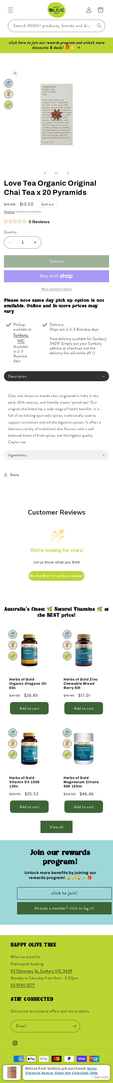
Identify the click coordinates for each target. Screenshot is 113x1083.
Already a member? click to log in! (64, 908)
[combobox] (56, 26)
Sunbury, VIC (20, 338)
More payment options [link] (56, 288)
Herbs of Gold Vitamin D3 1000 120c (24, 782)
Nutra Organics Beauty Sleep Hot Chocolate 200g (61, 1070)
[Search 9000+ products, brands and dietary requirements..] (99, 26)
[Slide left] (45, 173)
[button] (10, 10)
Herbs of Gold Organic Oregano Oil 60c (28, 683)
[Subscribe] (74, 1026)
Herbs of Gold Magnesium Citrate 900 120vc (81, 782)
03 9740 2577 (23, 985)
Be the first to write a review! (56, 575)
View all (56, 827)
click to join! (64, 893)
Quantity (10, 231)
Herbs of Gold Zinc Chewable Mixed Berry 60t (81, 683)
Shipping (9, 211)
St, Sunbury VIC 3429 (53, 971)
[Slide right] (68, 173)
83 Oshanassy (22, 971)
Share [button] (14, 474)
